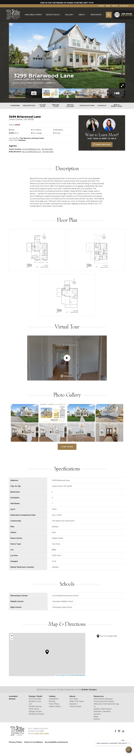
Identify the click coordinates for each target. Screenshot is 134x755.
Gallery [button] (69, 15)
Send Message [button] (103, 144)
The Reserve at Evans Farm (31, 138)
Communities (35, 699)
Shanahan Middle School (62, 601)
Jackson (22, 140)
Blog (108, 6)
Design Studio (35, 711)
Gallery (52, 696)
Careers (97, 714)
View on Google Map (108, 636)
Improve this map (80, 675)
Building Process (36, 714)
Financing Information (104, 701)
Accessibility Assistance (56, 742)
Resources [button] (95, 15)
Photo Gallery (70, 105)
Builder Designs (89, 689)
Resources (99, 696)
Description (29, 105)
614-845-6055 (47, 149)
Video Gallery (55, 706)
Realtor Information (103, 709)
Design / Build (35, 696)
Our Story (74, 699)
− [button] (11, 639)
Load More (67, 447)
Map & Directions (116, 105)
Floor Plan (43, 105)
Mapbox (63, 675)
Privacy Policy (15, 742)
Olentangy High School (62, 607)
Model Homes (35, 706)
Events (101, 6)
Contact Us (124, 6)
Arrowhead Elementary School (65, 596)
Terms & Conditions (33, 742)
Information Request (103, 699)
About (72, 696)
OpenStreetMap (71, 675)
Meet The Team (77, 701)
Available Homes (33, 15)
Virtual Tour (56, 105)
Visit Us (115, 6)
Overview (15, 105)
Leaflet (57, 675)
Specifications (87, 105)
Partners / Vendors (102, 711)
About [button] (82, 15)
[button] (109, 15)
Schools (102, 105)
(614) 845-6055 (42, 734)
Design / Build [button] (53, 15)
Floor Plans (34, 709)
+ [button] (11, 635)
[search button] (109, 15)
